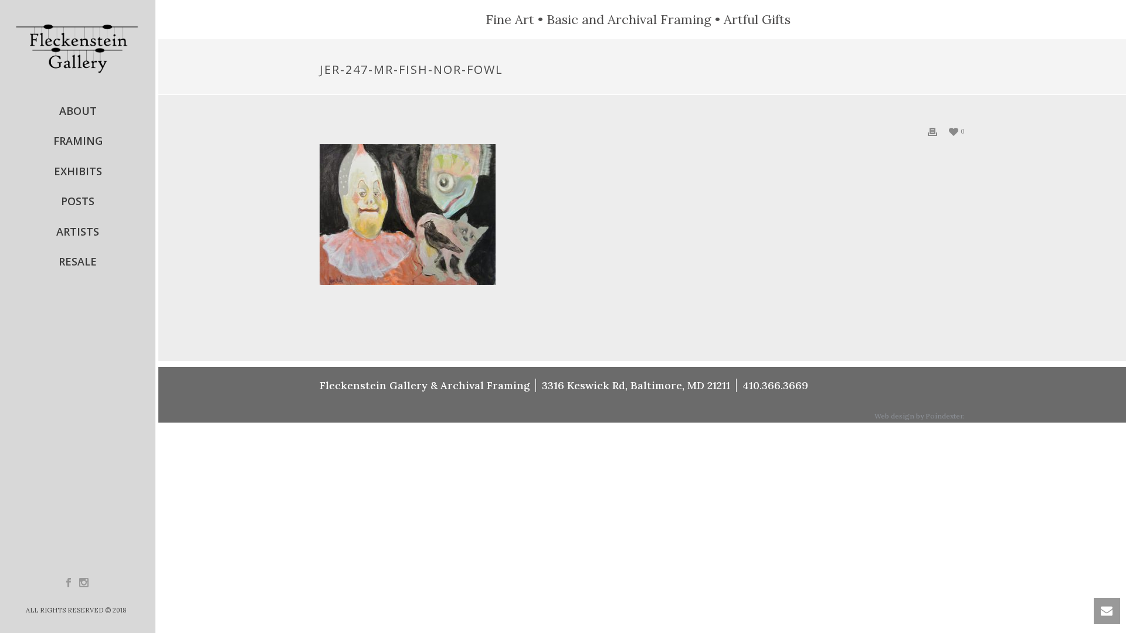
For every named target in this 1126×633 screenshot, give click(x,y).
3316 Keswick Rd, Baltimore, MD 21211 (636, 385)
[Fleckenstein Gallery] (77, 48)
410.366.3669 (775, 385)
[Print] (932, 131)
